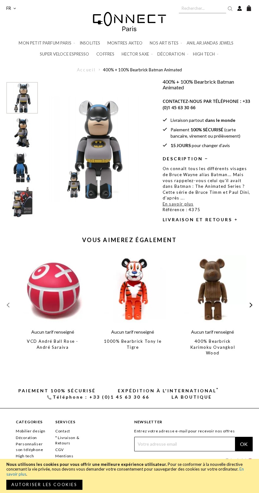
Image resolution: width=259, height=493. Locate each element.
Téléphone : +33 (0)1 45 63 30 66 (101, 397)
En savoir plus (178, 203)
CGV (59, 449)
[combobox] (202, 8)
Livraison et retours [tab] (197, 219)
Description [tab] (183, 158)
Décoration (26, 437)
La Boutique (192, 397)
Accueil (86, 69)
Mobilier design (30, 431)
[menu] (129, 49)
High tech (25, 456)
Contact (62, 431)
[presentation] (251, 305)
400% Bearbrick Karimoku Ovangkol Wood (212, 347)
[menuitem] (47, 43)
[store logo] (129, 21)
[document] (129, 476)
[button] (11, 8)
